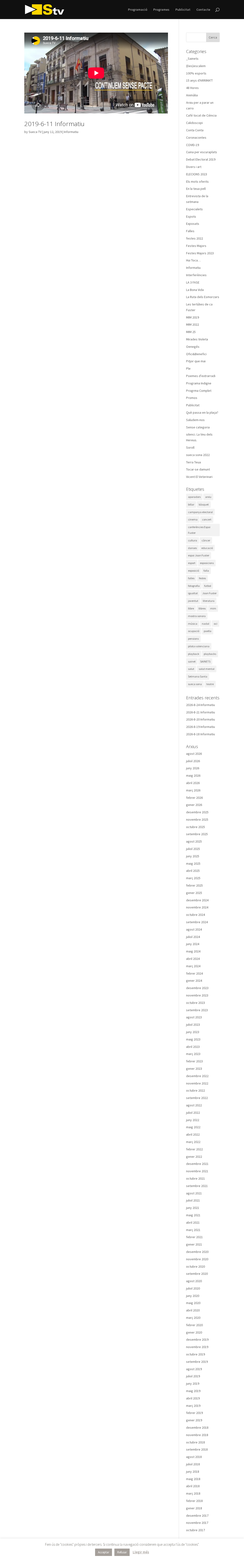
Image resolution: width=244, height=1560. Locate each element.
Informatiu (71, 132)
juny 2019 (192, 1383)
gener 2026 (194, 805)
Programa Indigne (198, 383)
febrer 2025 (194, 885)
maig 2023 (193, 1039)
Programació (137, 10)
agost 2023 (194, 1017)
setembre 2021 (197, 1186)
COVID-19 (192, 145)
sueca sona (195, 684)
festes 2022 (194, 238)
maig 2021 (193, 1215)
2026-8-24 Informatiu (200, 705)
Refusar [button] (122, 1552)
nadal (205, 623)
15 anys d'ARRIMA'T (199, 80)
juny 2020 (192, 1296)
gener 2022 (194, 1156)
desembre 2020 (197, 1252)
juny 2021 (192, 1208)
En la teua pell (196, 188)
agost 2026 (194, 753)
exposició (193, 570)
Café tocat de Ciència (201, 115)
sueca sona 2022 (198, 455)
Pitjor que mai (196, 361)
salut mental (206, 669)
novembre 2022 (197, 1083)
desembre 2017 (197, 1515)
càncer (206, 540)
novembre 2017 (197, 1523)
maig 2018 (193, 1479)
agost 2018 (194, 1457)
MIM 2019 (192, 317)
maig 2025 (193, 863)
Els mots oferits (197, 181)
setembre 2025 (197, 834)
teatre (210, 684)
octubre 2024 (195, 914)
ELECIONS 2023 (196, 174)
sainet (192, 661)
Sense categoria (198, 427)
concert (206, 519)
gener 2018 (194, 1508)
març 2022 (193, 1142)
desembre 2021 (197, 1164)
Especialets (194, 209)
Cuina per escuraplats (201, 152)
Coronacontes (196, 137)
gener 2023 (194, 1068)
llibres (202, 608)
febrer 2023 (194, 1061)
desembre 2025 (197, 812)
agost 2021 (194, 1193)
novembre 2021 (197, 1171)
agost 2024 (194, 929)
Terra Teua (193, 462)
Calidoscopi (194, 123)
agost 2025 (194, 841)
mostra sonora (197, 616)
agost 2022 (194, 1105)
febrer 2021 (194, 1237)
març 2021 (193, 1230)
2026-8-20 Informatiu (200, 719)
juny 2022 (192, 1120)
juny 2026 (192, 768)
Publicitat (182, 10)
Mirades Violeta (197, 339)
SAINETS (205, 661)
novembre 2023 (197, 995)
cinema (193, 519)
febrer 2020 (194, 1325)
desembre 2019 (197, 1339)
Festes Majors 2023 (200, 253)
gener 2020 (194, 1332)
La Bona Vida (195, 290)
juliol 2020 (193, 1288)
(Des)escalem (196, 66)
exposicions (207, 563)
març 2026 (193, 790)
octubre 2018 (195, 1442)
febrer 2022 (194, 1149)
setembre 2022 (197, 1098)
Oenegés (192, 346)
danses (192, 548)
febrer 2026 (194, 797)
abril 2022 (193, 1134)
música (192, 623)
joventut (193, 601)
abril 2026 (193, 783)
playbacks (210, 654)
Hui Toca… (193, 260)
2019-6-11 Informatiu (54, 123)
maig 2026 (193, 775)
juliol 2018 (193, 1464)
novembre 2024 (197, 907)
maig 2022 (193, 1127)
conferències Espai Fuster (199, 530)
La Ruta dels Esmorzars (202, 297)
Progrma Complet (198, 390)
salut (191, 669)
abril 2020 (193, 1310)
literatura (208, 601)
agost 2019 (194, 1369)
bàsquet (204, 504)
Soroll (190, 447)
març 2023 (193, 1054)
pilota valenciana (198, 646)
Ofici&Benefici (196, 354)
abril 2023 (193, 1047)
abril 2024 (193, 959)
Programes (161, 10)
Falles (190, 231)
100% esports (196, 73)
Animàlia (192, 95)
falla (206, 570)
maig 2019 (193, 1391)
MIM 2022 (192, 324)
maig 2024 (193, 951)
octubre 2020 (195, 1266)
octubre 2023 (195, 1003)
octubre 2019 (195, 1354)
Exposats (192, 223)
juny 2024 (192, 944)
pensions (193, 638)
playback (193, 654)
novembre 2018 (197, 1435)
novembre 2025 (197, 819)
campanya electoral (200, 512)
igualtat (193, 593)
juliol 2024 (193, 937)
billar (191, 504)
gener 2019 (194, 1420)
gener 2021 (194, 1244)
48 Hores (192, 88)
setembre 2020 (197, 1273)
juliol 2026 (193, 761)
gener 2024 (194, 980)
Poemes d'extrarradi (200, 376)
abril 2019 (193, 1398)
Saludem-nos (195, 420)
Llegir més (141, 1552)
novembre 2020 (197, 1259)
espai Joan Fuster (198, 555)
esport (191, 563)
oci (215, 623)
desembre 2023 (197, 988)
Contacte (203, 10)
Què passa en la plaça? (202, 412)
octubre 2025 (195, 827)
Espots (191, 216)
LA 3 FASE (192, 282)
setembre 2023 (197, 1010)
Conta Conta (194, 130)
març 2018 (193, 1493)
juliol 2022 (193, 1112)
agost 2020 (194, 1281)
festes (202, 578)
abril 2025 (193, 870)
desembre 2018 (197, 1427)
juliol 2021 (193, 1200)
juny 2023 (192, 1032)
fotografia (194, 586)
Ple (188, 368)
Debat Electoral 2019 (200, 159)
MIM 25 (191, 332)
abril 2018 (193, 1486)
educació (207, 548)
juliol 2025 (193, 849)
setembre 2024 (197, 922)
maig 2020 (193, 1303)
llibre (191, 608)
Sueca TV (35, 132)
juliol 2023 (193, 1024)
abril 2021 (193, 1222)
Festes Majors (196, 246)
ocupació (193, 631)
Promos (191, 398)
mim (213, 608)
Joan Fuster (209, 593)
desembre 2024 (197, 900)
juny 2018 (192, 1471)
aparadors (194, 497)
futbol (207, 586)
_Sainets (192, 58)
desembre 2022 (197, 1076)
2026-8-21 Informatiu (200, 712)
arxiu (208, 497)
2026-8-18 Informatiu (200, 734)
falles (191, 578)
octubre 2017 (195, 1530)
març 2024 (193, 966)
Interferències (196, 275)
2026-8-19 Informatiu (200, 727)
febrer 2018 (194, 1501)
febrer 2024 (194, 973)
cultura (192, 540)
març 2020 (193, 1317)
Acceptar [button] (103, 1552)
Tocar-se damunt (198, 469)
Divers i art (193, 167)
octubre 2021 (195, 1178)
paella (207, 631)
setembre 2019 (197, 1361)
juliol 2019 (193, 1376)
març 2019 (193, 1405)
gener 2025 (194, 893)
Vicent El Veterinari (199, 477)
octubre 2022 (195, 1090)
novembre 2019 (197, 1347)
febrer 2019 (194, 1413)
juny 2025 (192, 856)
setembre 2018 (197, 1449)
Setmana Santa (197, 676)
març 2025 (193, 878)
